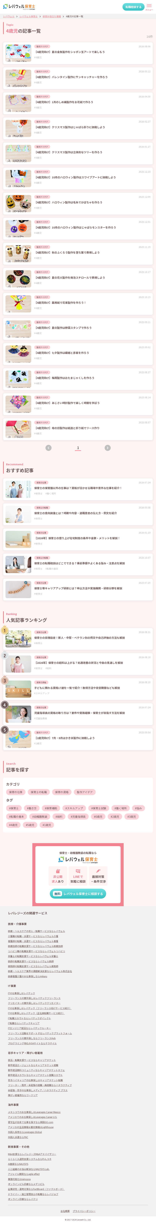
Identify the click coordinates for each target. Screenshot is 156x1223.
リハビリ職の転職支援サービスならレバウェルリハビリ (36, 951)
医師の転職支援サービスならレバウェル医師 (31, 961)
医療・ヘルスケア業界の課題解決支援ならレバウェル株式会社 (40, 971)
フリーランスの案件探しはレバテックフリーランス (34, 998)
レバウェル (8, 16)
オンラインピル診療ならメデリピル (26, 1184)
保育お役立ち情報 (52, 16)
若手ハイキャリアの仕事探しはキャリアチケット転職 (35, 1080)
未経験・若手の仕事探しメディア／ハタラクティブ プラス (38, 1090)
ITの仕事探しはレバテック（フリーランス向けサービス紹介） (40, 1008)
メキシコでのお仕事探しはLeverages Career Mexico (34, 1112)
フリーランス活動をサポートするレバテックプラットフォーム (40, 1033)
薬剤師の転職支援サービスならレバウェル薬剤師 (33, 966)
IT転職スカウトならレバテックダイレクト (29, 1018)
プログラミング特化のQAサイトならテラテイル (32, 1043)
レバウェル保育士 (28, 16)
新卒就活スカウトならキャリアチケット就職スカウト (35, 1075)
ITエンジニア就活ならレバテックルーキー (29, 1028)
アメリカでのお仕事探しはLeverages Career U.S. (32, 1117)
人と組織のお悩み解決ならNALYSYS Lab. (29, 1169)
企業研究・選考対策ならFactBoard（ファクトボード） (36, 1189)
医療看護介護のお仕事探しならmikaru (27, 976)
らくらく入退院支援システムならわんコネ (29, 1159)
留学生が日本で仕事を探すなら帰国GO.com (30, 1122)
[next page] (108, 448)
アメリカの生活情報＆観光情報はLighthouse (30, 1127)
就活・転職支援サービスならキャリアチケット (32, 1060)
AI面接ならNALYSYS (18, 1163)
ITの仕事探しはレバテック (21, 993)
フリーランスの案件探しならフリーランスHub (32, 1038)
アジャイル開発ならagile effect (24, 1174)
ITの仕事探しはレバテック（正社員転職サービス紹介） (36, 1013)
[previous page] (48, 448)
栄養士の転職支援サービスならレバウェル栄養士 (33, 956)
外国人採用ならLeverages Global (25, 1132)
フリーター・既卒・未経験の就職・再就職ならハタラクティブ (40, 1085)
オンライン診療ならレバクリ (23, 1199)
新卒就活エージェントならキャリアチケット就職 (33, 1065)
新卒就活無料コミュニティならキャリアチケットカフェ (36, 1070)
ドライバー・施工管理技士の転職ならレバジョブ (33, 1194)
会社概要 (65, 1211)
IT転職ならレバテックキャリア (24, 1023)
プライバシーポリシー (84, 1211)
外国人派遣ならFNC (18, 1137)
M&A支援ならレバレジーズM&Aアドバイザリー (32, 1154)
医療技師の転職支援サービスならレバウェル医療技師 (35, 946)
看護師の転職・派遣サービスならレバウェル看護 (33, 941)
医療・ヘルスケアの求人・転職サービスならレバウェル (36, 931)
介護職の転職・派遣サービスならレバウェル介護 (33, 936)
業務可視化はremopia (19, 1179)
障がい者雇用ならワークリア (23, 1095)
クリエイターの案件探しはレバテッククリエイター (34, 1003)
